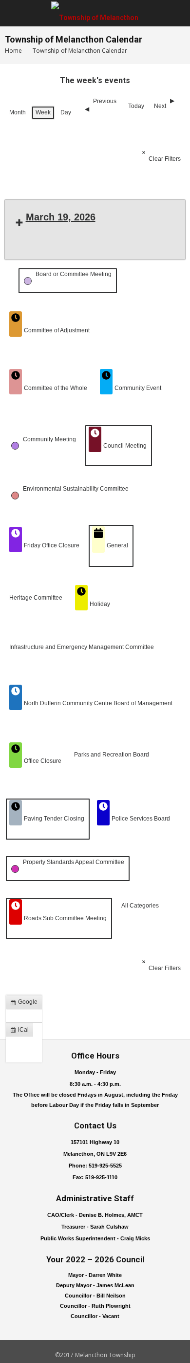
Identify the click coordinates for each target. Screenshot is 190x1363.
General (117, 545)
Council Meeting (125, 445)
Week (43, 112)
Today (136, 106)
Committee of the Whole (55, 388)
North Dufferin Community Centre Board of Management (98, 703)
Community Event (137, 388)
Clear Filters (165, 158)
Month (17, 112)
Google (26, 1003)
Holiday (100, 604)
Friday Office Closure (51, 545)
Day (65, 112)
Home (13, 50)
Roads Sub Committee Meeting (65, 918)
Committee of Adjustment (57, 330)
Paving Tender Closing (54, 818)
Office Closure (42, 760)
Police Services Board (141, 818)
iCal (21, 1031)
